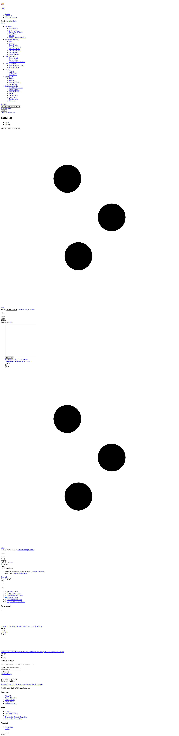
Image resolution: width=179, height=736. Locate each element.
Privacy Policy (10, 700)
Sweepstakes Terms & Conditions (16, 717)
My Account (9, 727)
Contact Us (8, 16)
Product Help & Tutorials (13, 719)
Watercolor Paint (15, 595)
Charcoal (12, 598)
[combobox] (10, 106)
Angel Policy (9, 701)
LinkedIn (40, 684)
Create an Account (11, 17)
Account (3, 104)
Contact (7, 711)
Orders (7, 729)
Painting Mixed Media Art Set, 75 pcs (18, 361)
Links (3, 8)
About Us (8, 696)
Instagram (22, 684)
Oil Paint (12, 591)
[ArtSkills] (12, 21)
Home (7, 122)
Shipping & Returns (11, 713)
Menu (3, 23)
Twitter (10, 684)
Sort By (3, 309)
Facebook (4, 684)
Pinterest (28, 684)
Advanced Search (6, 108)
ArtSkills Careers (10, 703)
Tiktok (34, 684)
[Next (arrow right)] (4, 734)
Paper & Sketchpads (16, 602)
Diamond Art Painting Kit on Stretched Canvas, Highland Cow (21, 626)
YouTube (16, 684)
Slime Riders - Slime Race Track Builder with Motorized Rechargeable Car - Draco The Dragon (32, 652)
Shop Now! (38, 3)
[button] (10, 359)
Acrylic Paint (13, 593)
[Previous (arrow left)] (1, 734)
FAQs (7, 715)
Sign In (7, 14)
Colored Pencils (14, 600)
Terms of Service (10, 698)
